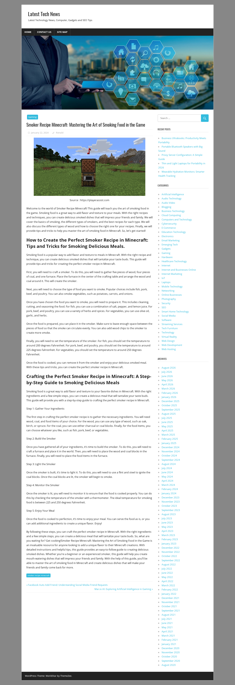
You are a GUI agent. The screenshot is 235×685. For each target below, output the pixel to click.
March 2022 (168, 585)
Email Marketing (171, 240)
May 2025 (167, 426)
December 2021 (170, 598)
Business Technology (173, 211)
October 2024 (169, 455)
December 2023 (170, 497)
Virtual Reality (169, 336)
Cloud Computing (171, 215)
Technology (168, 332)
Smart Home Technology (175, 311)
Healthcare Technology (174, 261)
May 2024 (167, 476)
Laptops (166, 282)
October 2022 (169, 556)
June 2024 (167, 472)
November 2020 (171, 652)
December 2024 (170, 447)
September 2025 (171, 409)
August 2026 (169, 367)
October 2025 (169, 405)
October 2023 (169, 505)
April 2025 (167, 430)
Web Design (168, 340)
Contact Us (44, 31)
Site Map (62, 31)
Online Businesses (172, 294)
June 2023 (167, 522)
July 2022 (167, 568)
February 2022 (170, 589)
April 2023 (167, 531)
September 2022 (171, 560)
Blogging (166, 206)
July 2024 (167, 468)
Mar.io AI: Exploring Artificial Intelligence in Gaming (122, 589)
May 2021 (167, 627)
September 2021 (171, 610)
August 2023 (169, 514)
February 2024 (170, 489)
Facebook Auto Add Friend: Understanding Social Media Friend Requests (68, 584)
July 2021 (167, 618)
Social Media (169, 315)
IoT (163, 278)
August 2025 (169, 413)
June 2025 (167, 422)
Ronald (59, 132)
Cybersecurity (169, 223)
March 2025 (168, 434)
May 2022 (167, 577)
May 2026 (167, 380)
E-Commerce (169, 227)
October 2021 (169, 606)
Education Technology (174, 231)
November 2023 (171, 501)
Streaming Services (172, 324)
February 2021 (170, 639)
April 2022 (167, 581)
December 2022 (170, 547)
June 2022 (167, 572)
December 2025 (170, 401)
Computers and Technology (177, 219)
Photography (169, 298)
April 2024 (167, 480)
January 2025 (169, 443)
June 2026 (167, 376)
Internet (166, 265)
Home (27, 31)
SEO (164, 307)
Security (166, 303)
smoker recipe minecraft (38, 575)
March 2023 (168, 535)
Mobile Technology (172, 286)
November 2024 (171, 451)
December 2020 (170, 648)
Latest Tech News (44, 14)
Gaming (32, 116)
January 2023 (169, 543)
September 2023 (171, 510)
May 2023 (167, 526)
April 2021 (167, 631)
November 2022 (171, 551)
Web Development (172, 345)
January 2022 (169, 593)
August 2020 (169, 664)
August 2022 (169, 564)
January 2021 (169, 644)
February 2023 (170, 539)
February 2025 (170, 438)
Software (166, 320)
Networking (168, 290)
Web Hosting (169, 349)
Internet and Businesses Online (179, 269)
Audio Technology (171, 198)
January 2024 (169, 493)
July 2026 (167, 371)
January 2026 (169, 397)
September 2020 (171, 660)
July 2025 (167, 417)
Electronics (167, 236)
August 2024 (169, 464)
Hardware (167, 257)
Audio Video (168, 202)
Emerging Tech (170, 244)
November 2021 (171, 602)
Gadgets (166, 248)
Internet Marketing (172, 273)
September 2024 (171, 459)
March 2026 (168, 388)
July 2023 (167, 518)
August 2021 (169, 614)
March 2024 (168, 484)
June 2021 (167, 623)
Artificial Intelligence (173, 194)
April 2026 (167, 384)
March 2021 (168, 635)
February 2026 (170, 392)
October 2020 (169, 656)
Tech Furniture (170, 328)
